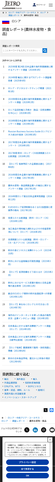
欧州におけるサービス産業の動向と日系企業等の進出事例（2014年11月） (29, 284)
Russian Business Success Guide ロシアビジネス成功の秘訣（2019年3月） (30, 133)
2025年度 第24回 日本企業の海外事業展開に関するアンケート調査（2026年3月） (30, 68)
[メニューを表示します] (50, 5)
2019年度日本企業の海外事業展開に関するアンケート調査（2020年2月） (29, 100)
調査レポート (14, 15)
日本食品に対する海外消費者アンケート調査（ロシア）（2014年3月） (29, 327)
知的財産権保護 (32, 382)
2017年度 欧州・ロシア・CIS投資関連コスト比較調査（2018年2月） (29, 154)
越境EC (41, 389)
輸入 (35, 378)
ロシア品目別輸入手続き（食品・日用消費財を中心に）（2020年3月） (29, 111)
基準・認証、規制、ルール (17, 389)
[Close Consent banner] (50, 439)
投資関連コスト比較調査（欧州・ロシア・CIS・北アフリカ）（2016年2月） (28, 241)
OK (27, 475)
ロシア (43, 12)
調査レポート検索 (11, 45)
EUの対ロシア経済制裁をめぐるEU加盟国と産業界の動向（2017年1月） (30, 208)
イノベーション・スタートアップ (20, 397)
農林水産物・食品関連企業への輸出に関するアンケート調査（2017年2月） (29, 187)
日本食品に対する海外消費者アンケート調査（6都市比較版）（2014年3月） (29, 338)
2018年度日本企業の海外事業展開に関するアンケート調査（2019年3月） (29, 122)
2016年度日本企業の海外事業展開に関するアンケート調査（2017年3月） (29, 176)
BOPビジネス (34, 386)
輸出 (6, 378)
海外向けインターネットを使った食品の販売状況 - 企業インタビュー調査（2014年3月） (29, 317)
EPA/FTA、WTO (12, 386)
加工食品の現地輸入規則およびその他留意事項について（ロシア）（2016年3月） (29, 230)
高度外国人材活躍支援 (15, 393)
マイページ (40, 4)
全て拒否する (27, 469)
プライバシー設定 (27, 462)
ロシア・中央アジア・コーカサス (22, 12)
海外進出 (20, 378)
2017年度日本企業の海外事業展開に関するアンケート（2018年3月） (29, 144)
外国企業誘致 (10, 382)
